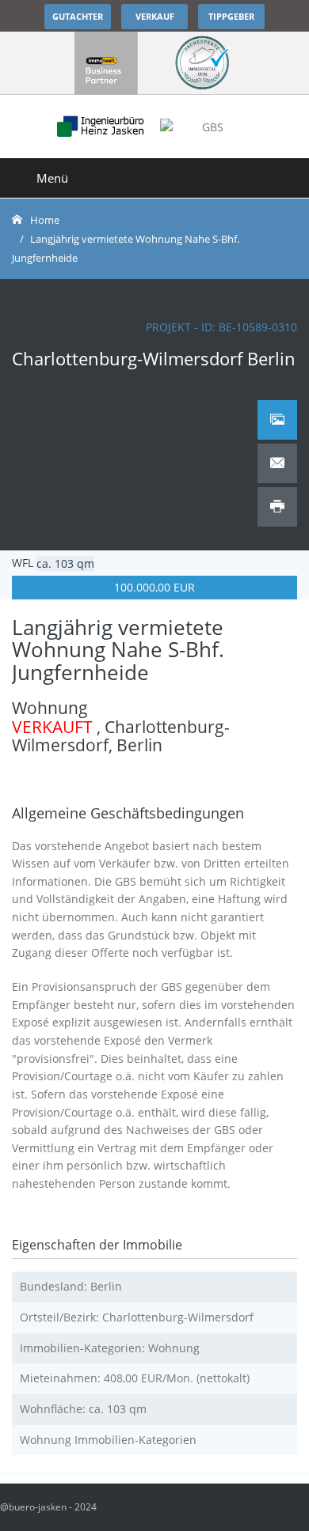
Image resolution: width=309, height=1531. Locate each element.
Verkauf (154, 16)
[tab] (277, 420)
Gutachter (77, 16)
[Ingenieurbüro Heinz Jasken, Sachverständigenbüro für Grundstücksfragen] (106, 63)
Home (44, 220)
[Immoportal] (202, 63)
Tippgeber (231, 16)
